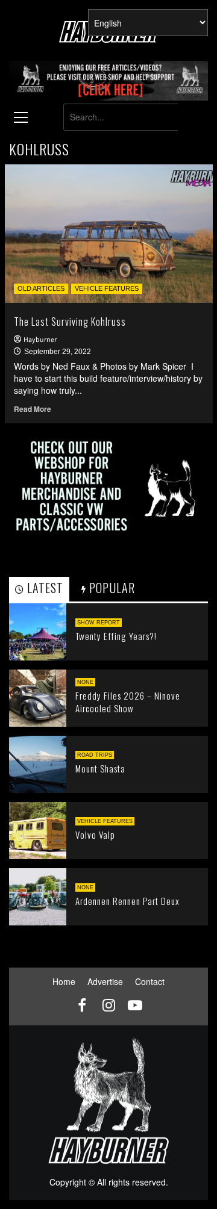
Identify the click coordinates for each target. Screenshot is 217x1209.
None (85, 682)
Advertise (105, 981)
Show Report (98, 623)
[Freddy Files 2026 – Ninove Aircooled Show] (37, 697)
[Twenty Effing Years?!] (37, 630)
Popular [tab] (110, 588)
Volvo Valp (95, 834)
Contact (150, 981)
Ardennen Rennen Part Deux (127, 900)
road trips (94, 755)
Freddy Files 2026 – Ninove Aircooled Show (127, 702)
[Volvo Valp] (37, 829)
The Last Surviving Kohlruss (70, 321)
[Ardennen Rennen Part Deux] (37, 895)
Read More (32, 409)
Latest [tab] (43, 588)
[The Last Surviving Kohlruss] (109, 233)
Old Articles (40, 288)
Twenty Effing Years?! (116, 635)
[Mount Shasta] (37, 763)
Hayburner (40, 340)
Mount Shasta (100, 768)
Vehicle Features (107, 288)
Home (63, 981)
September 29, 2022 (57, 351)
